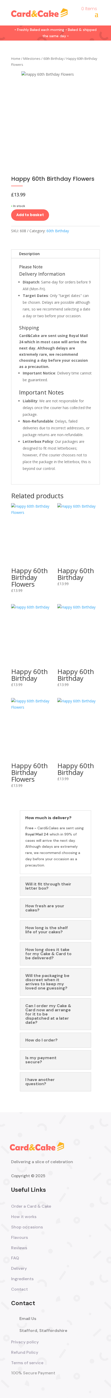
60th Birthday (53, 58)
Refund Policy (24, 1352)
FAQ (15, 1258)
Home (15, 58)
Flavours (19, 1237)
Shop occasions (27, 1227)
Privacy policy (25, 1342)
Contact (19, 1289)
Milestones (32, 58)
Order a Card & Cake (31, 1206)
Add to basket (30, 214)
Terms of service (27, 1362)
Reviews (19, 1248)
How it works (23, 1216)
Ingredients (22, 1279)
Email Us (27, 1318)
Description (29, 253)
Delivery (19, 1268)
